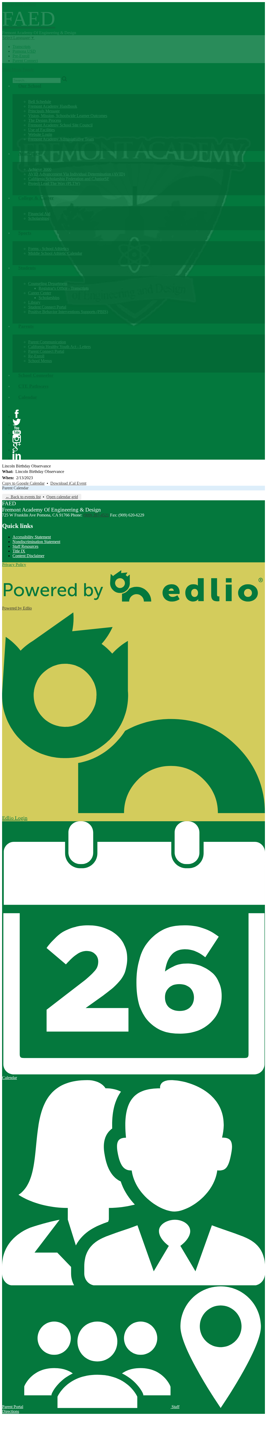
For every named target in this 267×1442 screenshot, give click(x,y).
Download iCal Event (68, 483)
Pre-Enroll (21, 56)
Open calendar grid (62, 497)
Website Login (40, 134)
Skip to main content (19, 4)
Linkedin (17, 455)
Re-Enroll (36, 356)
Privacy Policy (14, 564)
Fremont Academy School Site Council (60, 125)
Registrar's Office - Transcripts (64, 288)
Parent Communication (47, 342)
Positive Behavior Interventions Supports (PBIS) (68, 311)
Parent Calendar (15, 488)
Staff (175, 1406)
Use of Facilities (41, 129)
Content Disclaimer (28, 555)
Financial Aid (39, 213)
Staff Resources (25, 546)
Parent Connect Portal (46, 351)
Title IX (19, 551)
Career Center (39, 293)
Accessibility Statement (32, 537)
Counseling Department (47, 283)
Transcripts (22, 46)
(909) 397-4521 (96, 515)
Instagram (17, 439)
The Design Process (44, 120)
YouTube (17, 430)
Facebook (17, 414)
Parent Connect (25, 60)
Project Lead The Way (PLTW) (54, 183)
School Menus (40, 360)
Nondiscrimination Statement (36, 541)
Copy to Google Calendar (23, 483)
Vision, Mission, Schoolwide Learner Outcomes (67, 115)
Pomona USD (24, 51)
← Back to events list (23, 497)
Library (34, 302)
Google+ (17, 447)
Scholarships (38, 218)
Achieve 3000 (39, 169)
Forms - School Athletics (48, 248)
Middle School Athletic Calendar (55, 253)
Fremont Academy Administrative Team (61, 139)
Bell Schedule (39, 101)
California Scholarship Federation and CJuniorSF (68, 179)
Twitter (17, 422)
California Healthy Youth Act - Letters (59, 346)
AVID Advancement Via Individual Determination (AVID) (76, 174)
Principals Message (44, 111)
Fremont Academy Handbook (52, 106)
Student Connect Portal (47, 307)
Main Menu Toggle (18, 69)
